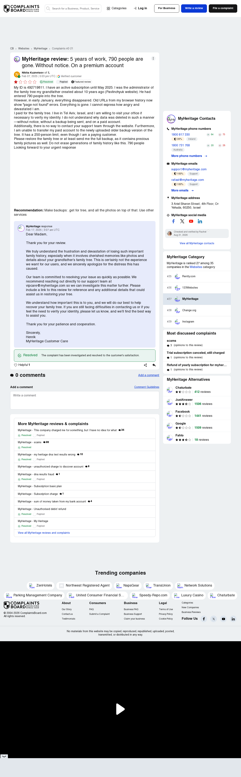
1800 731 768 (180, 145)
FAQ (91, 609)
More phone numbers (187, 156)
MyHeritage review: (45, 59)
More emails (180, 190)
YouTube (223, 619)
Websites (196, 267)
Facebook (204, 619)
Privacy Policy (166, 614)
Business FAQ (131, 609)
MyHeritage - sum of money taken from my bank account (55, 502)
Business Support (133, 614)
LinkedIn (233, 619)
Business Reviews (191, 612)
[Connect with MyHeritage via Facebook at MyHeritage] (173, 221)
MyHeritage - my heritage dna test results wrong (50, 455)
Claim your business (134, 619)
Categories (119, 8)
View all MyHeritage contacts (197, 243)
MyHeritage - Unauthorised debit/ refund (42, 509)
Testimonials (68, 619)
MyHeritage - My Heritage (33, 521)
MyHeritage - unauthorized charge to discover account (53, 467)
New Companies (190, 608)
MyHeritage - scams (33, 442)
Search (48, 9)
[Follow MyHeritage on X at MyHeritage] (182, 221)
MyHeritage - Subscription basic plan (40, 486)
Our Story (67, 609)
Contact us (67, 614)
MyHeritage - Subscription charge (41, 494)
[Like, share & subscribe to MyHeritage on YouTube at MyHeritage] (191, 221)
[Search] (73, 9)
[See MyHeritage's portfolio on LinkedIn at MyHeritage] (200, 221)
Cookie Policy (166, 619)
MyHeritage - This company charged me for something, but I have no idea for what (71, 430)
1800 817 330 (180, 135)
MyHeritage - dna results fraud (39, 474)
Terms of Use (166, 609)
